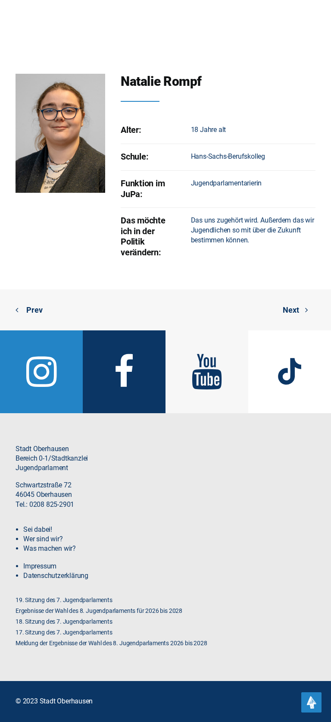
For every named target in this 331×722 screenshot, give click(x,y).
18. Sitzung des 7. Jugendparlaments (64, 621)
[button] (311, 21)
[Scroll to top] (311, 702)
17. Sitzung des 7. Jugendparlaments (64, 632)
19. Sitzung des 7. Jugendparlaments (64, 600)
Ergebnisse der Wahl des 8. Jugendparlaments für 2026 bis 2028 (99, 611)
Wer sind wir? (42, 539)
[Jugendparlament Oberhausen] (32, 21)
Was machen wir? (49, 548)
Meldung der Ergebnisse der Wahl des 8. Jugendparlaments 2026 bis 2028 (111, 643)
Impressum (39, 566)
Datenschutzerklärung (55, 575)
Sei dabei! (37, 529)
